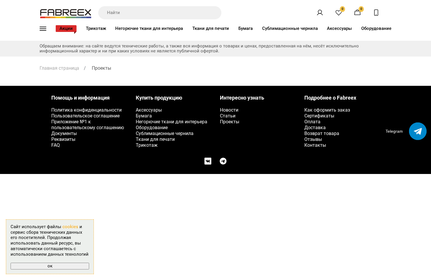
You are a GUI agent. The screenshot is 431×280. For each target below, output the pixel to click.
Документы (64, 133)
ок (49, 266)
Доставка (315, 127)
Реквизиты (63, 139)
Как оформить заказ (327, 110)
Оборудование (376, 28)
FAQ (55, 145)
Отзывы (313, 139)
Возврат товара (321, 133)
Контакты (315, 145)
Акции (66, 28)
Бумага (245, 28)
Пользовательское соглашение (85, 116)
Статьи (227, 116)
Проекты (229, 121)
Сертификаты (319, 116)
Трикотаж (96, 28)
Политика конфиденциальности (86, 110)
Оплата (312, 121)
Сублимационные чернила (290, 28)
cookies (70, 226)
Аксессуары (339, 28)
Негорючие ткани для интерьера (149, 28)
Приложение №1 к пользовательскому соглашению (87, 124)
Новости (229, 110)
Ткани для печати (210, 28)
